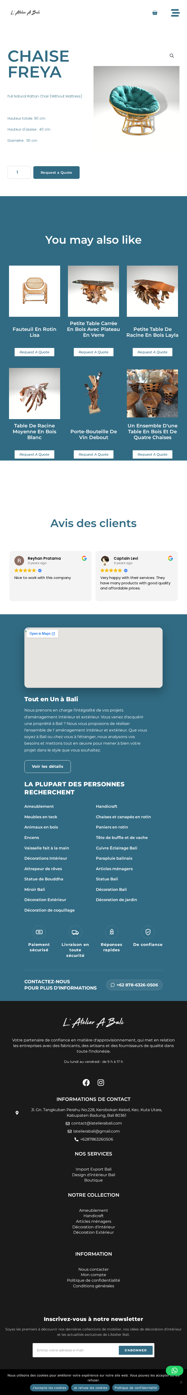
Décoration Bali (111, 889)
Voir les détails (47, 766)
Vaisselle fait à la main (46, 848)
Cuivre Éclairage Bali (116, 848)
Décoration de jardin (116, 899)
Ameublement (39, 806)
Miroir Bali (34, 889)
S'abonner (136, 1350)
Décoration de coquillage (49, 910)
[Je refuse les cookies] (180, 1382)
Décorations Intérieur (45, 858)
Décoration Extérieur (45, 899)
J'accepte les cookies (49, 1388)
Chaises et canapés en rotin (123, 817)
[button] (172, 55)
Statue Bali (107, 879)
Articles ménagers (114, 868)
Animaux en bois (41, 827)
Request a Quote (56, 172)
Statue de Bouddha (43, 879)
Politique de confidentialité (136, 1388)
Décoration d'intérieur (93, 1227)
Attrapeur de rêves (43, 868)
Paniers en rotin (112, 827)
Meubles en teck (40, 817)
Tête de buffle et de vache (122, 837)
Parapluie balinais (114, 858)
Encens (31, 837)
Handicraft (106, 806)
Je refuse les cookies (90, 1388)
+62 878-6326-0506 (137, 984)
